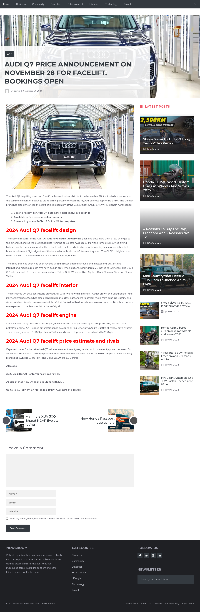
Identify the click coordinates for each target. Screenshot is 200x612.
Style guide (188, 603)
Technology (111, 4)
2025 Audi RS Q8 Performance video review (33, 373)
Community (38, 4)
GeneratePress (47, 603)
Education (56, 4)
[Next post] (133, 420)
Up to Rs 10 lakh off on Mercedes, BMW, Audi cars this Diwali (43, 389)
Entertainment (75, 4)
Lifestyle (94, 4)
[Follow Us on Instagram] (153, 555)
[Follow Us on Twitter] (146, 555)
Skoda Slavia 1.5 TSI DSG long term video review (176, 304)
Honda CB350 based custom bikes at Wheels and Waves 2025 (166, 186)
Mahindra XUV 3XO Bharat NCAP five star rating (42, 421)
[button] (195, 4)
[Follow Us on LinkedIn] (159, 555)
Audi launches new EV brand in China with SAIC (35, 381)
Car (9, 53)
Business (21, 4)
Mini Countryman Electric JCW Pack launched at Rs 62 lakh (166, 280)
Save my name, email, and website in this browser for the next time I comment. (53, 518)
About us (146, 603)
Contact (158, 603)
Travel (127, 4)
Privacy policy (172, 603)
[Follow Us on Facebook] (140, 555)
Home (6, 4)
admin (17, 91)
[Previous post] (6, 420)
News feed (132, 603)
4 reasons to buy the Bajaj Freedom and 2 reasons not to (166, 233)
